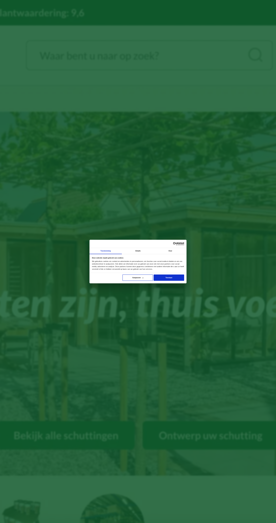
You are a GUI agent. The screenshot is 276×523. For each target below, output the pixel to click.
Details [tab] (138, 251)
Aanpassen (136, 278)
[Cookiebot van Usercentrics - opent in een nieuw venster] (174, 243)
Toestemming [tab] (105, 251)
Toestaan (168, 278)
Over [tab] (170, 251)
